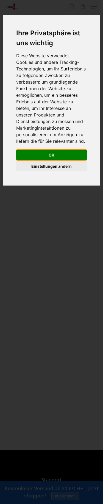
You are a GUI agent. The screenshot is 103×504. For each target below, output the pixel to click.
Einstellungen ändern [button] (51, 166)
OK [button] (51, 155)
